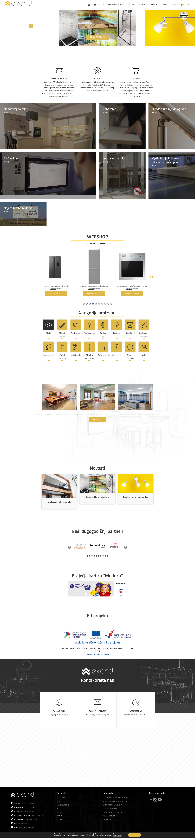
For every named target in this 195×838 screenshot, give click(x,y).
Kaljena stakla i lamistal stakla (97, 497)
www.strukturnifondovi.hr (97, 654)
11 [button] (105, 556)
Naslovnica (61, 798)
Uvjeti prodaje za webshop (112, 805)
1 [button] (87, 556)
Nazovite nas (136, 711)
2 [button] (89, 556)
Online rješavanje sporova (112, 812)
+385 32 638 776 (37, 815)
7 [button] (98, 556)
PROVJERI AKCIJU (97, 37)
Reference (60, 812)
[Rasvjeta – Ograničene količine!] (135, 483)
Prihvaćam (134, 835)
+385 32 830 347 (23, 823)
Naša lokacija (59, 711)
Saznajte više (97, 764)
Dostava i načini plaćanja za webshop (116, 798)
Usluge (97, 78)
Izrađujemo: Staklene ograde (59, 502)
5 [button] (94, 556)
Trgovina (136, 78)
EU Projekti (107, 820)
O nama (59, 816)
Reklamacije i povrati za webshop (115, 801)
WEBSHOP (97, 236)
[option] (80, 546)
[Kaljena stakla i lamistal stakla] (97, 483)
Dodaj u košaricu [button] (135, 293)
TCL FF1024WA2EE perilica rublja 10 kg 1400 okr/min (97, 286)
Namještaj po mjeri (59, 78)
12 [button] (107, 556)
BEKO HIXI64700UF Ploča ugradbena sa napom (59, 286)
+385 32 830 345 (29, 807)
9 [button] (102, 556)
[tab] (111, 304)
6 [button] (96, 556)
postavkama (117, 836)
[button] (69, 547)
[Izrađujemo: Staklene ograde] (59, 486)
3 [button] (91, 556)
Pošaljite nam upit (97, 711)
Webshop (60, 801)
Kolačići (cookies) (109, 816)
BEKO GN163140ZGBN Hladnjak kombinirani (135, 286)
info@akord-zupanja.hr (26, 827)
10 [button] (104, 556)
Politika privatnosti (110, 809)
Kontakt (60, 820)
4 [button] (93, 556)
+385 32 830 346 (28, 811)
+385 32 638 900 (31, 819)
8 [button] (100, 556)
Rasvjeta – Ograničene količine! (135, 497)
